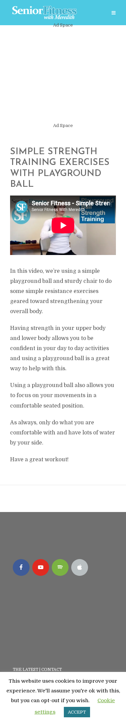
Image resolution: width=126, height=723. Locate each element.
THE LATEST (25, 669)
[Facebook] (21, 567)
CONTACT (52, 669)
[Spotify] (60, 567)
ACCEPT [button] (77, 712)
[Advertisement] (63, 75)
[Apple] (79, 567)
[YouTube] (40, 567)
